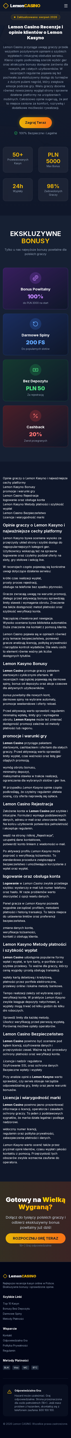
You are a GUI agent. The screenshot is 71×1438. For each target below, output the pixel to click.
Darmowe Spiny (12, 1313)
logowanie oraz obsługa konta (24, 500)
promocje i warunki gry (19, 491)
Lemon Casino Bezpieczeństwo (24, 513)
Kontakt (7, 1335)
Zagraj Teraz (35, 122)
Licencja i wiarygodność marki (23, 517)
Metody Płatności (13, 1318)
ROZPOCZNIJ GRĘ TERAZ (35, 1238)
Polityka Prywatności (15, 1345)
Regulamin (9, 1350)
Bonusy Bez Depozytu (16, 1308)
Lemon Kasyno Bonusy (19, 487)
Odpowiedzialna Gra (15, 1340)
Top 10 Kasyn (11, 1303)
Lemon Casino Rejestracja (20, 495)
